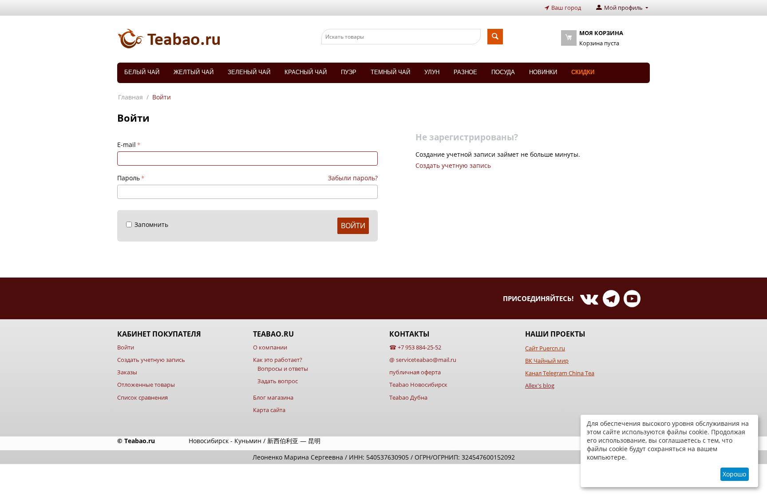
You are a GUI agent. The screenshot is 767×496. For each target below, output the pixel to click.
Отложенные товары (146, 385)
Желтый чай (193, 72)
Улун (431, 72)
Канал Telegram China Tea (559, 373)
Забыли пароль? (353, 178)
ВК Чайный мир (547, 361)
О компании (270, 347)
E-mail (126, 144)
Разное (465, 72)
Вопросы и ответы (282, 369)
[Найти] (495, 36)
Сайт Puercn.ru (545, 348)
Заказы (127, 372)
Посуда (503, 72)
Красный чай (306, 72)
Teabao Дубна (408, 397)
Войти (353, 225)
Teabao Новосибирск (418, 385)
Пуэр (348, 72)
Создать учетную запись (453, 165)
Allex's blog (539, 385)
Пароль (128, 178)
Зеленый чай (249, 72)
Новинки (543, 72)
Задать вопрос (277, 381)
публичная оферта (415, 372)
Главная (130, 97)
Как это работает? (277, 360)
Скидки (582, 72)
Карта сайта (269, 410)
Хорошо (734, 474)
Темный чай (390, 72)
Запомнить (151, 224)
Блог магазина (273, 397)
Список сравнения (142, 397)
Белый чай (141, 72)
